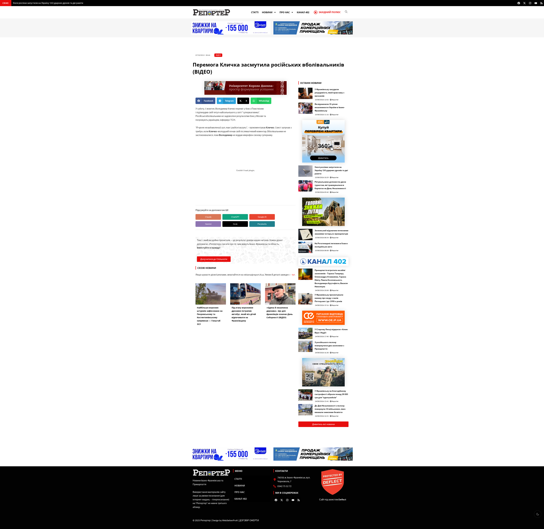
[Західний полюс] (315, 12)
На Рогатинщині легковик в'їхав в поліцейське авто (331, 245)
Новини (267, 12)
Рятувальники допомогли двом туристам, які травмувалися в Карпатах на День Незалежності (330, 185)
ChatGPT (235, 217)
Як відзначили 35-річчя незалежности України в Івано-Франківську (330, 107)
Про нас (285, 12)
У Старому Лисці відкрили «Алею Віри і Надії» (331, 331)
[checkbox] (537, 514)
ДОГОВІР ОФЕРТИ (249, 520)
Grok (235, 224)
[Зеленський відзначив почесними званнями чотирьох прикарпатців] (305, 234)
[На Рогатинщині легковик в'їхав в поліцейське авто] (305, 247)
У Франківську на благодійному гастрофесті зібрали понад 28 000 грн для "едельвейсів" (331, 394)
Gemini (208, 224)
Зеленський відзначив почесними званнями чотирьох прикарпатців (331, 232)
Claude (208, 217)
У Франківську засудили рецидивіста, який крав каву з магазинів (329, 92)
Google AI (262, 217)
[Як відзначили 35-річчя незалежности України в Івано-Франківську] (305, 108)
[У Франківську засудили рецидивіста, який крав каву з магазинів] (305, 93)
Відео (218, 55)
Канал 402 (303, 12)
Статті (255, 12)
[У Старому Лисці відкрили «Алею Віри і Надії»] (305, 333)
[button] (205, 101)
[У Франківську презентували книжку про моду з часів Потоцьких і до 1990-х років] (305, 298)
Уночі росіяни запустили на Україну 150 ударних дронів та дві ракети (331, 170)
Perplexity (262, 224)
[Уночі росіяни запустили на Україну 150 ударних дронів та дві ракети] (305, 171)
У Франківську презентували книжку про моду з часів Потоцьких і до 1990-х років (329, 298)
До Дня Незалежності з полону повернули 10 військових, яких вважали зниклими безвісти (330, 408)
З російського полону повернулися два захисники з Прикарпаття (329, 345)
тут (293, 274)
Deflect (342, 499)
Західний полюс (330, 12)
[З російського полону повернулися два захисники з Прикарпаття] (305, 346)
